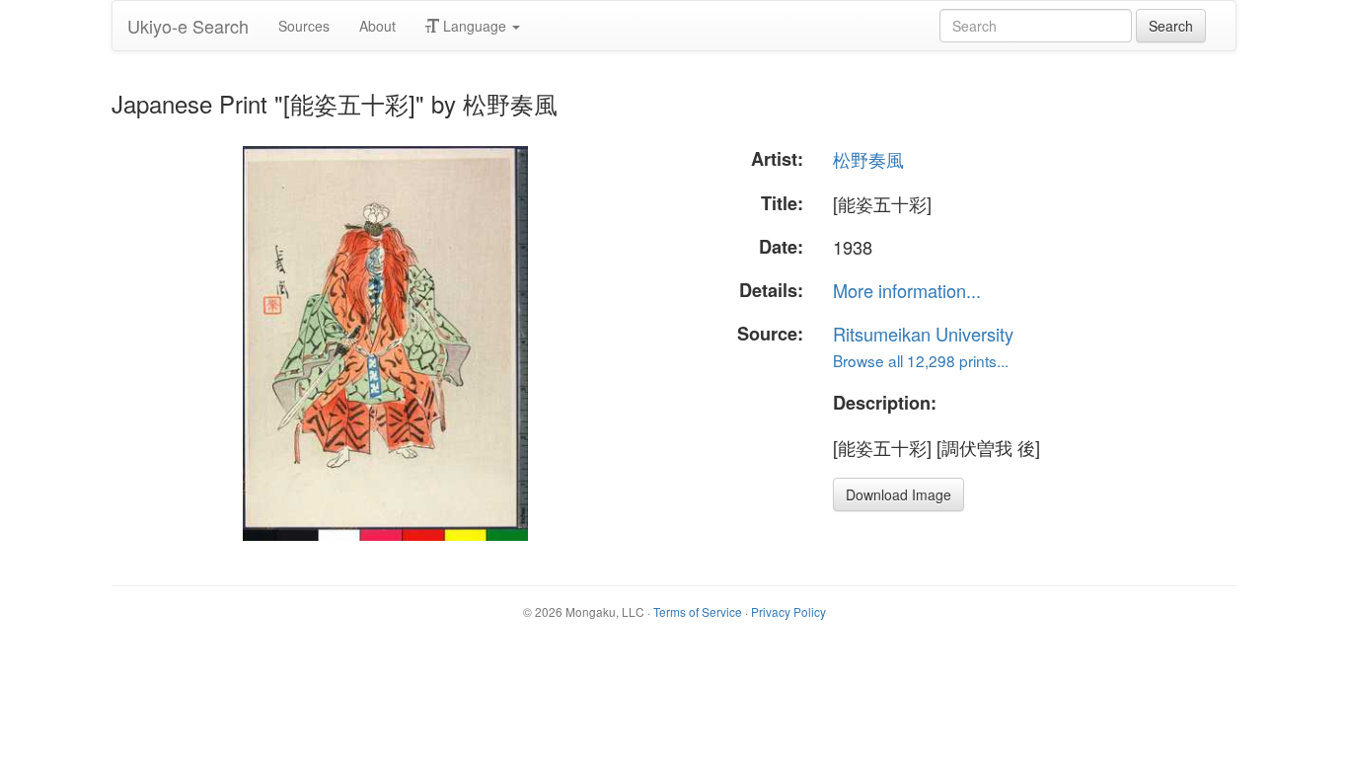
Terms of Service (697, 611)
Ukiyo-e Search (188, 25)
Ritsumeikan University (923, 333)
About (377, 26)
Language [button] (474, 26)
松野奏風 (868, 159)
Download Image (898, 494)
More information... (907, 290)
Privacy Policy (788, 611)
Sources (304, 26)
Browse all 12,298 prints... (921, 360)
